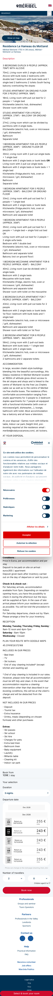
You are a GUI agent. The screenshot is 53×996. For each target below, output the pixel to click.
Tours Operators (26, 907)
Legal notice (29, 980)
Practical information (26, 951)
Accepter (26, 535)
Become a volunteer (26, 962)
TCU (29, 987)
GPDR (29, 990)
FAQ (26, 954)
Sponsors (26, 926)
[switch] (46, 498)
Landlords (26, 922)
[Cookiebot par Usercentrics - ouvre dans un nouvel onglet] (32, 443)
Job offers (26, 966)
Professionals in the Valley (26, 919)
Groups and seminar (26, 904)
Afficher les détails (36, 527)
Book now (26, 890)
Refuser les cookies (26, 551)
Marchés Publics (26, 969)
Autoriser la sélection (26, 543)
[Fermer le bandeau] (49, 443)
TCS (29, 983)
